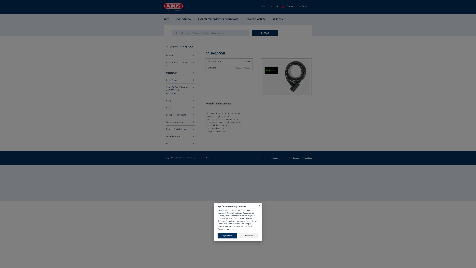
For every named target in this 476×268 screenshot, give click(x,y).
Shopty (275, 158)
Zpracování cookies (226, 229)
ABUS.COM (278, 19)
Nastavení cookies (212, 158)
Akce (166, 19)
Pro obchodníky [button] (256, 19)
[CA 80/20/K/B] (286, 77)
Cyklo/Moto (183, 19)
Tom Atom (308, 158)
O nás (264, 6)
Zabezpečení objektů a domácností (218, 19)
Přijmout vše (227, 236)
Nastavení (249, 236)
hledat (265, 33)
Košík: (304, 6)
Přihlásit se (291, 6)
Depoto (296, 158)
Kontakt (274, 6)
